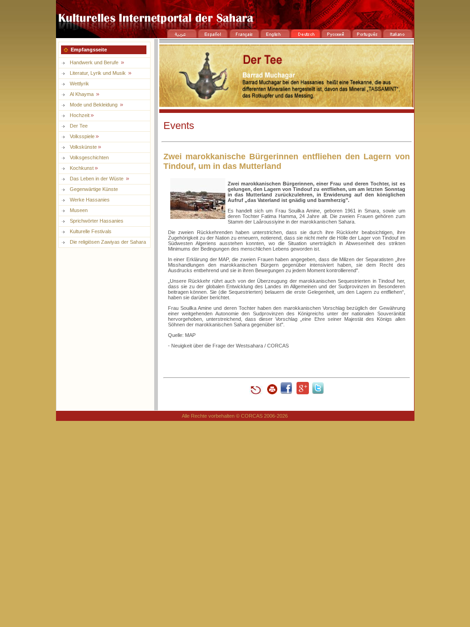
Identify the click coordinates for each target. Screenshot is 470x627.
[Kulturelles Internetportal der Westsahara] (235, 26)
